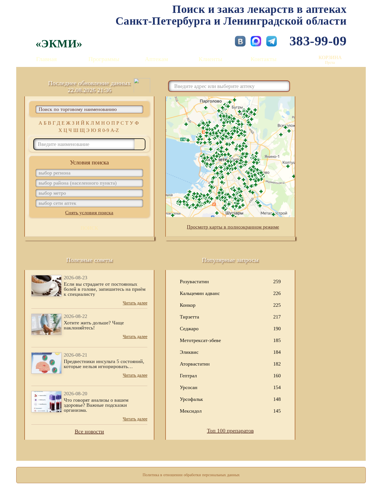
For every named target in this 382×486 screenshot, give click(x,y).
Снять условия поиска (89, 212)
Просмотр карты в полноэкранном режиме (233, 227)
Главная (46, 58)
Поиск (89, 228)
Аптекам (156, 58)
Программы (103, 58)
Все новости (89, 431)
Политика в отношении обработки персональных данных (191, 475)
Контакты (264, 58)
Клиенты (210, 58)
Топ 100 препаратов (230, 430)
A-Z (114, 130)
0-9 (105, 130)
